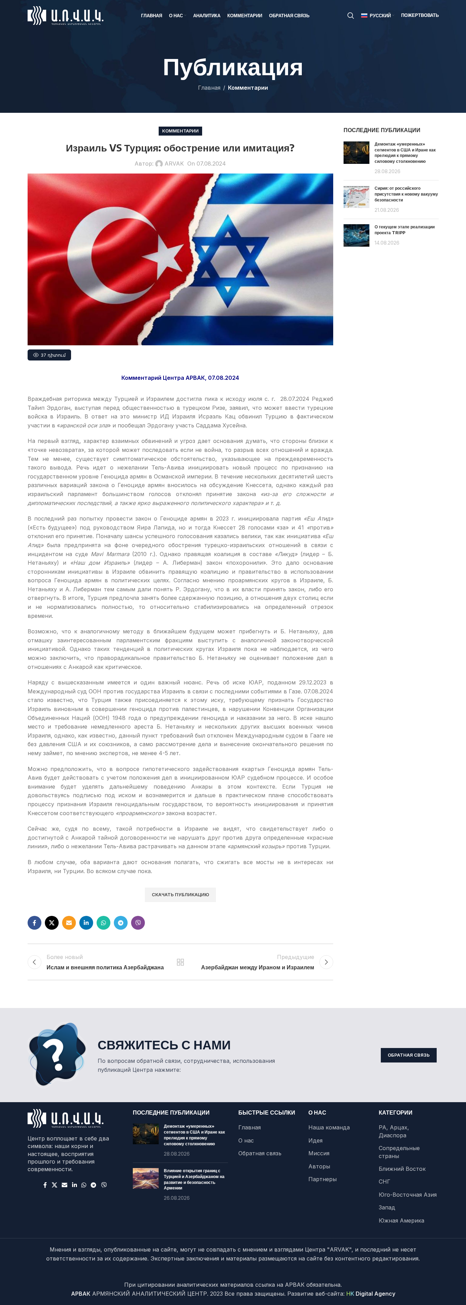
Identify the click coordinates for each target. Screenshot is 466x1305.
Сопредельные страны (399, 1152)
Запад (387, 1207)
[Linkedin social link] (86, 923)
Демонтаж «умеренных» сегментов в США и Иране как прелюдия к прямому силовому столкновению (405, 152)
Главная (209, 87)
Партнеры (322, 1179)
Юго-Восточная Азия (408, 1194)
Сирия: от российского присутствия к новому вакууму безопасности (406, 194)
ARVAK (174, 163)
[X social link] (52, 923)
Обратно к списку (180, 962)
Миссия (318, 1153)
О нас (246, 1140)
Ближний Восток (402, 1168)
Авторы (319, 1166)
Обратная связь (409, 1055)
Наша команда (329, 1127)
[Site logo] (65, 14)
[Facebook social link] (34, 923)
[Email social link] (69, 923)
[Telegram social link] (121, 923)
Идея (315, 1140)
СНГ (384, 1181)
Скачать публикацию (180, 894)
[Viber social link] (138, 923)
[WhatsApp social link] (103, 923)
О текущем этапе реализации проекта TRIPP (405, 229)
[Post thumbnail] (356, 158)
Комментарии (248, 87)
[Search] (351, 15)
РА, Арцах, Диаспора (394, 1131)
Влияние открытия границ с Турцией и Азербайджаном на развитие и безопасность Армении (194, 1179)
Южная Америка (401, 1220)
